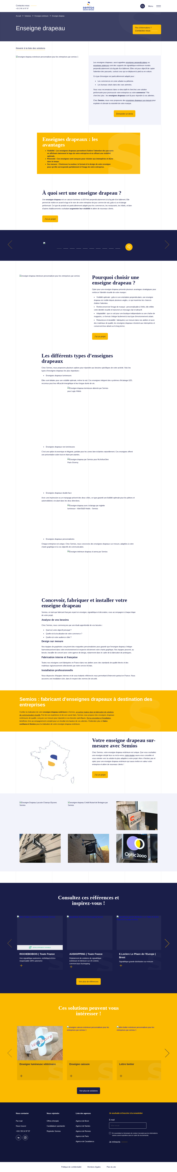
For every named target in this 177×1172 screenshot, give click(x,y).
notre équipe (130, 755)
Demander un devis (124, 114)
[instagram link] (25, 1137)
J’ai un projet (50, 219)
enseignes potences (101, 65)
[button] (59, 248)
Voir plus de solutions (88, 1091)
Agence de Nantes (83, 1126)
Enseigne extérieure (41, 16)
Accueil (18, 16)
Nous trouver (21, 1126)
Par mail (19, 1121)
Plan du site (111, 1167)
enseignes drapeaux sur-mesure (139, 100)
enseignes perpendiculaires (136, 62)
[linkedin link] (18, 1137)
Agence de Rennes (83, 1131)
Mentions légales (94, 1167)
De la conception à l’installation (99, 718)
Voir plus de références (88, 982)
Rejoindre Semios (54, 1131)
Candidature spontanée (56, 1126)
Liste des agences (83, 1113)
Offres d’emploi (53, 1121)
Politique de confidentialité (71, 1167)
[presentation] (12, 244)
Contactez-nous (142, 30)
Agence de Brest (82, 1121)
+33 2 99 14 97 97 (22, 8)
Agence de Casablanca (85, 1141)
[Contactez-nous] (26, 5)
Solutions (28, 16)
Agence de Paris (82, 1136)
